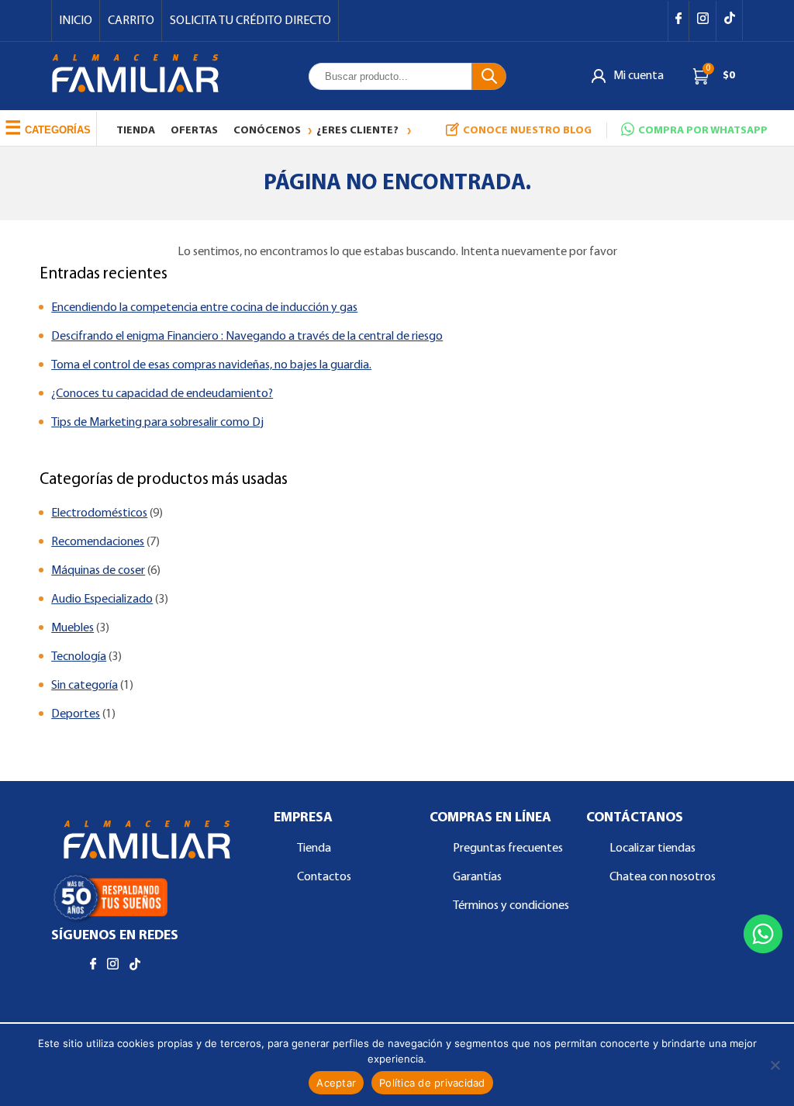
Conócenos (267, 131)
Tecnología (78, 657)
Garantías (477, 877)
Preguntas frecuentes (508, 848)
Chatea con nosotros (662, 877)
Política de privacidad (432, 1083)
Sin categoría (84, 685)
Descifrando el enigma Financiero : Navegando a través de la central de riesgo (247, 336)
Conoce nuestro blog (527, 131)
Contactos (324, 877)
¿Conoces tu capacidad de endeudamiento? (162, 394)
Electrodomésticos (99, 513)
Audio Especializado (102, 599)
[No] (774, 1065)
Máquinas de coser (98, 571)
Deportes (75, 714)
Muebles (72, 628)
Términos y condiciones (511, 906)
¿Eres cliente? (357, 131)
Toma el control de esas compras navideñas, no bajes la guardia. (211, 365)
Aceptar (336, 1083)
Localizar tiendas (652, 848)
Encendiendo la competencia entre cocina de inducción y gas (204, 308)
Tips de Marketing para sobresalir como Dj (157, 422)
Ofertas (194, 131)
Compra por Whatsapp (703, 131)
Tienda (135, 131)
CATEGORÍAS (48, 127)
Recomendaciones (97, 542)
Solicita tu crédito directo (250, 21)
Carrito (131, 21)
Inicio (75, 21)
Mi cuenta (638, 76)
